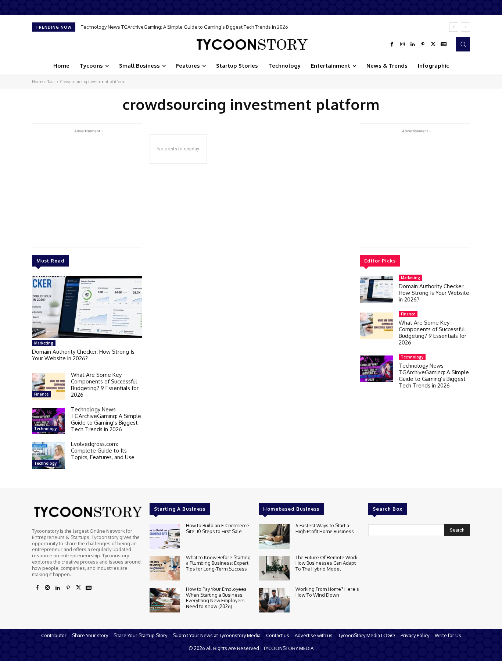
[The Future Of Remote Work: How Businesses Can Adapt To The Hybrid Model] (274, 568)
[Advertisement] (87, 186)
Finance (41, 394)
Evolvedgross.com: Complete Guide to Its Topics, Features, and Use (157, 27)
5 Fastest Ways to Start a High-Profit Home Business (324, 528)
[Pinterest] (423, 44)
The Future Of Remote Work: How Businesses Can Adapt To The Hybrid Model (327, 563)
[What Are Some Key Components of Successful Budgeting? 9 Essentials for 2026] (48, 386)
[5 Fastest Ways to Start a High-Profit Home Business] (274, 536)
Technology (45, 428)
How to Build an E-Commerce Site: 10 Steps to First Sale (217, 528)
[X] (433, 44)
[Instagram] (402, 44)
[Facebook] (392, 44)
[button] (463, 44)
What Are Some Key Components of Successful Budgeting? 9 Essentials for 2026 (105, 384)
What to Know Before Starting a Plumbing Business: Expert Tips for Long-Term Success (218, 563)
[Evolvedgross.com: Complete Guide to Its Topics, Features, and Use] (48, 455)
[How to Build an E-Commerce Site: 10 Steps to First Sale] (165, 536)
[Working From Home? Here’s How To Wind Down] (274, 600)
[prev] (453, 27)
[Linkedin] (413, 44)
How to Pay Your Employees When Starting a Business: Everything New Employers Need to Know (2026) (216, 597)
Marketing (43, 343)
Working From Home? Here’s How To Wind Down (327, 592)
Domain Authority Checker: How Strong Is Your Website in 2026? (83, 355)
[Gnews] (443, 44)
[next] (465, 27)
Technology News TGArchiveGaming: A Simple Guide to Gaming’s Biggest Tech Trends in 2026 (106, 419)
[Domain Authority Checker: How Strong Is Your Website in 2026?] (87, 307)
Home (37, 81)
